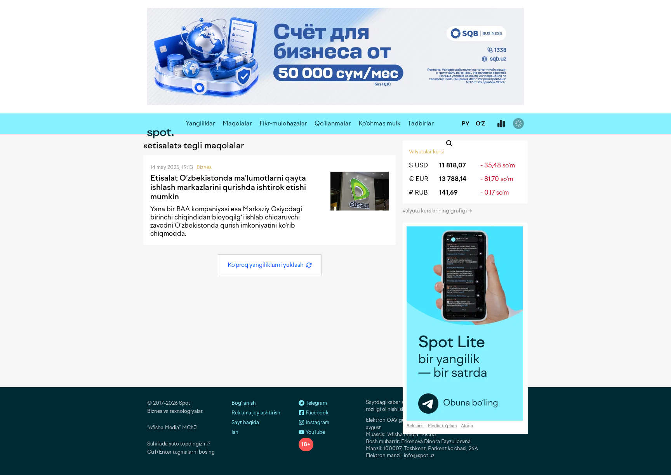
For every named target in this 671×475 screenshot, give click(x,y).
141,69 (448, 192)
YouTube (314, 432)
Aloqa (467, 425)
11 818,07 (452, 165)
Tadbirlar (421, 123)
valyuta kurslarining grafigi (435, 210)
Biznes (204, 167)
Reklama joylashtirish (255, 413)
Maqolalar (237, 123)
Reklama (415, 425)
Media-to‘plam (442, 425)
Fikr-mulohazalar (283, 123)
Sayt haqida (245, 422)
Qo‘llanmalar (333, 123)
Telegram (315, 403)
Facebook (316, 413)
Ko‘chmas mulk (379, 123)
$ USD (418, 165)
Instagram (316, 422)
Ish (234, 432)
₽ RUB (418, 192)
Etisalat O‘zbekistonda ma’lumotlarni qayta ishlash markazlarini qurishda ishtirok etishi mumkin (228, 187)
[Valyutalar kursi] (501, 124)
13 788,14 (452, 179)
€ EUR (418, 179)
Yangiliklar (200, 123)
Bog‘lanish (243, 403)
